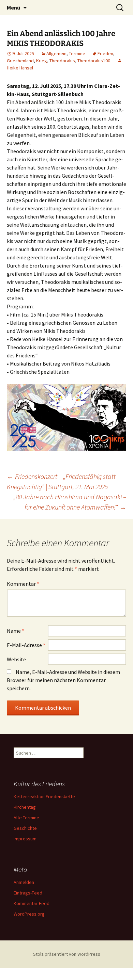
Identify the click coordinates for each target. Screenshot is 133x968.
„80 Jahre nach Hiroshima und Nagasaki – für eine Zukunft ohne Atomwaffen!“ (69, 502)
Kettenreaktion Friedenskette (44, 796)
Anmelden (24, 882)
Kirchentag (25, 807)
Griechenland (20, 61)
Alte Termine (26, 817)
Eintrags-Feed (28, 893)
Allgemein (56, 53)
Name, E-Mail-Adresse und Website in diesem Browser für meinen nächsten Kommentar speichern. (63, 680)
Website (16, 659)
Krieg (41, 61)
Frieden (105, 53)
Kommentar (23, 583)
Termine (77, 53)
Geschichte (25, 828)
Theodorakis (62, 61)
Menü (13, 7)
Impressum (25, 839)
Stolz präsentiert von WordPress (66, 954)
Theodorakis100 (93, 61)
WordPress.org (29, 914)
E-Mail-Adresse (26, 645)
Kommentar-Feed (31, 903)
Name (15, 630)
